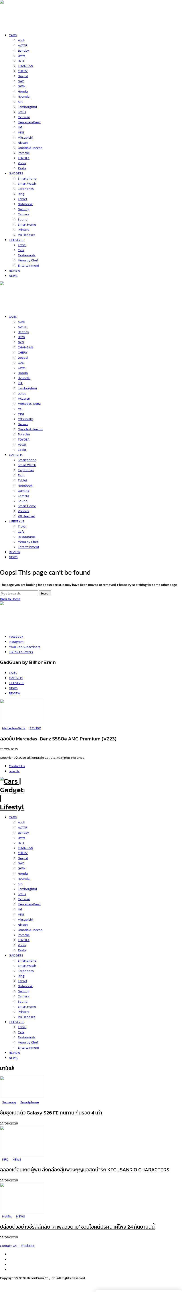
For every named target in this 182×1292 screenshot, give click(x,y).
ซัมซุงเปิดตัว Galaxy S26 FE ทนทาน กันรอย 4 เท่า (51, 1112)
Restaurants (27, 1037)
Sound (23, 1001)
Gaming (23, 991)
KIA (20, 883)
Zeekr (22, 950)
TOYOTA (24, 939)
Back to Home (10, 598)
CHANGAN (25, 847)
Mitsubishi (25, 919)
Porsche (24, 934)
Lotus (22, 893)
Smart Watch (27, 965)
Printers (23, 1011)
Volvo (22, 945)
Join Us (14, 771)
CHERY (23, 852)
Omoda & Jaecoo (30, 929)
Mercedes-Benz (29, 904)
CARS (13, 817)
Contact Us (17, 765)
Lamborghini (27, 888)
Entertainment (28, 1047)
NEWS (13, 1057)
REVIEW (14, 1052)
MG (20, 909)
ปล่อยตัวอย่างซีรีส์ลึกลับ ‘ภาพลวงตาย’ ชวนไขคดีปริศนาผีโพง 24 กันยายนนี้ (77, 1227)
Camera (23, 996)
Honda (23, 873)
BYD (21, 842)
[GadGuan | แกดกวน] (12, 306)
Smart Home (27, 1006)
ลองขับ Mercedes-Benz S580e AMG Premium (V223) (58, 738)
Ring (21, 975)
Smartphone (27, 960)
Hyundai (24, 878)
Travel (22, 1026)
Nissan (23, 924)
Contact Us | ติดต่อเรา (17, 1245)
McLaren (24, 899)
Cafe (21, 1032)
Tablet (22, 980)
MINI (21, 914)
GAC (21, 863)
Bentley (23, 832)
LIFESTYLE (16, 1021)
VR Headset (26, 1016)
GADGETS (16, 955)
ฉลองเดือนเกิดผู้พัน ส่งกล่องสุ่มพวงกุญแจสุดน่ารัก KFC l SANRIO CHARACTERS (84, 1169)
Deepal (23, 858)
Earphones (26, 970)
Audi (21, 822)
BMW (21, 837)
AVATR (22, 827)
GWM (21, 868)
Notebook (25, 986)
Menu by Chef (28, 1042)
